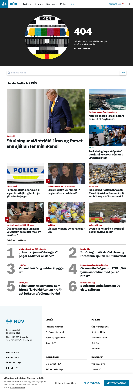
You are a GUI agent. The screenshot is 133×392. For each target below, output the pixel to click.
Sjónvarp (50, 4)
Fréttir (26, 4)
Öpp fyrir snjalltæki (100, 326)
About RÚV (51, 343)
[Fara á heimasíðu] (11, 4)
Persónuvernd (12, 357)
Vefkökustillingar (14, 362)
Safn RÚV (95, 348)
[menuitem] (30, 4)
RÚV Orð (95, 343)
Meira (62, 4)
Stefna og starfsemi (55, 332)
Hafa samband (12, 352)
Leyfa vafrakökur (116, 383)
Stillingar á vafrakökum (65, 383)
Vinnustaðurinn (98, 364)
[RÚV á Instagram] (17, 368)
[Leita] (128, 4)
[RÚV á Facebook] (7, 368)
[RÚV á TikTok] (12, 368)
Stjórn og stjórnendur (55, 337)
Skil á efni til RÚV (53, 364)
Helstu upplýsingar (54, 326)
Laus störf (96, 369)
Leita (123, 73)
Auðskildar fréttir (99, 337)
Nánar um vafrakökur (17, 387)
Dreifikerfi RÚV (98, 332)
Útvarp (38, 4)
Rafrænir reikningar (55, 369)
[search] (64, 72)
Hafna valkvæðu (91, 383)
